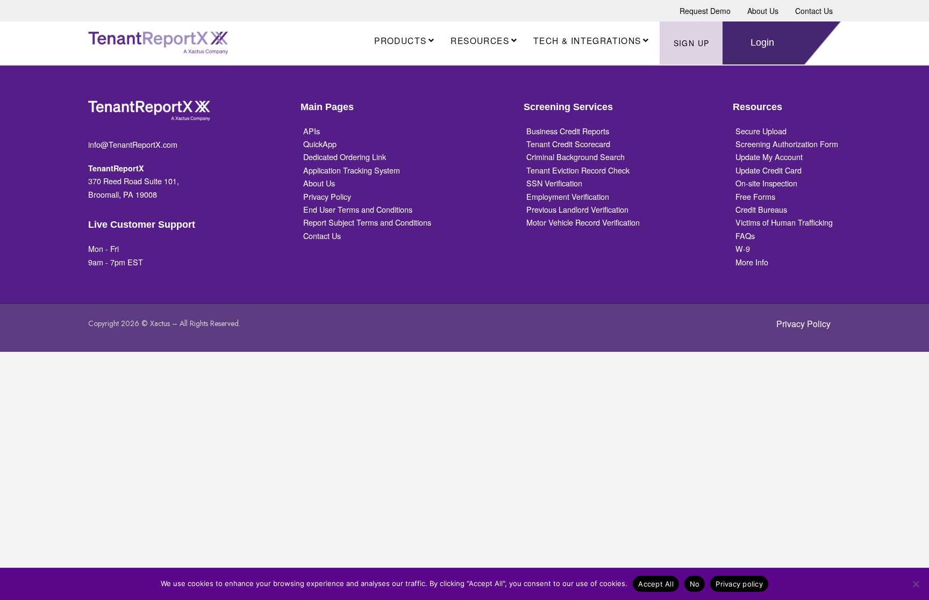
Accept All (656, 584)
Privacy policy (739, 584)
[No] (915, 584)
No (695, 584)
